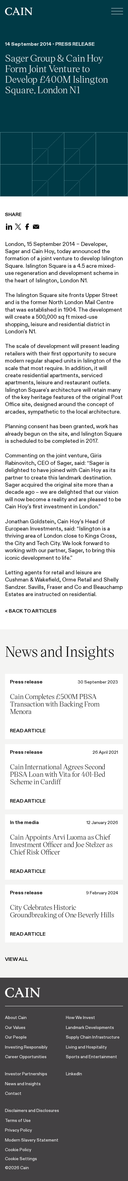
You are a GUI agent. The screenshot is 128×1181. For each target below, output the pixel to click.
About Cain (16, 1017)
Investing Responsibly (26, 1047)
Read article (28, 731)
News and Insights (23, 1083)
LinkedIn (74, 1074)
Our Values (15, 1027)
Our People (16, 1037)
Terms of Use (18, 1120)
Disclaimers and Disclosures (32, 1110)
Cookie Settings (21, 1158)
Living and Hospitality (86, 1047)
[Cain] (19, 11)
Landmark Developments (90, 1027)
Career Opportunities (26, 1056)
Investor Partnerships (26, 1074)
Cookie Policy (18, 1149)
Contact (13, 1093)
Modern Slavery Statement (31, 1140)
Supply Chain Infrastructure (93, 1037)
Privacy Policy (18, 1130)
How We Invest (80, 1017)
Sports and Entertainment (91, 1056)
